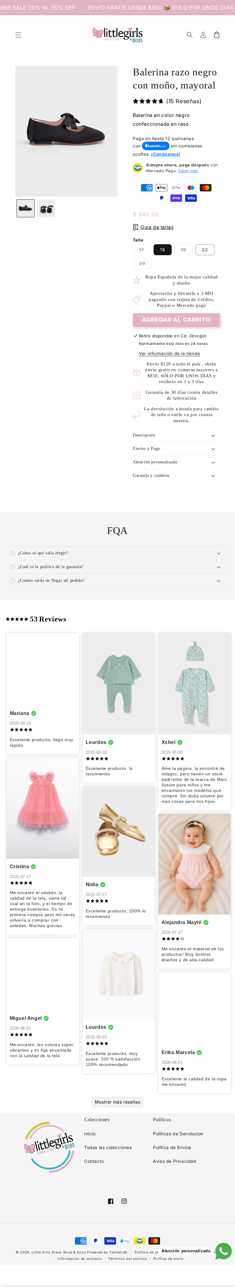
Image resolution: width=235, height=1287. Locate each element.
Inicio (90, 1133)
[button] (18, 35)
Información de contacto (80, 1258)
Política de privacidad (154, 1252)
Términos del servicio (127, 1258)
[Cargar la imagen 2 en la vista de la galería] (46, 208)
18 (162, 249)
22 (205, 249)
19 (186, 251)
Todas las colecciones (108, 1147)
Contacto (94, 1161)
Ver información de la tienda (169, 353)
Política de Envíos (172, 1147)
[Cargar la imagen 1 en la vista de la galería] (25, 208)
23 (145, 264)
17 (145, 251)
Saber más (188, 171)
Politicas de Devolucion (178, 1133)
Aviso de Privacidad (174, 1161)
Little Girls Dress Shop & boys (59, 1252)
